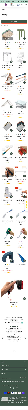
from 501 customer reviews (13, 323)
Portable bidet (7, 241)
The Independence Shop (11, 397)
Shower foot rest (20, 113)
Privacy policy (23, 400)
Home (3, 9)
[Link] (12, 4)
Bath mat (7, 44)
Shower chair (21, 65)
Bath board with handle (7, 86)
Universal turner (14, 302)
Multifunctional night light (7, 200)
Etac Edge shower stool (7, 65)
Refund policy (15, 400)
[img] (14, 321)
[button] (22, 4)
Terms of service (10, 402)
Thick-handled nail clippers (20, 157)
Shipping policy (19, 402)
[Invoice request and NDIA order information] (6, 4)
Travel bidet (20, 243)
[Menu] (2, 4)
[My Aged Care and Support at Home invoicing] (18, 4)
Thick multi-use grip (20, 264)
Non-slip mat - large (20, 136)
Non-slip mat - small (7, 136)
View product (24, 38)
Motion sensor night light (20, 179)
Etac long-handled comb (7, 221)
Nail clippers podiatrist (7, 179)
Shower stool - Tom (20, 44)
